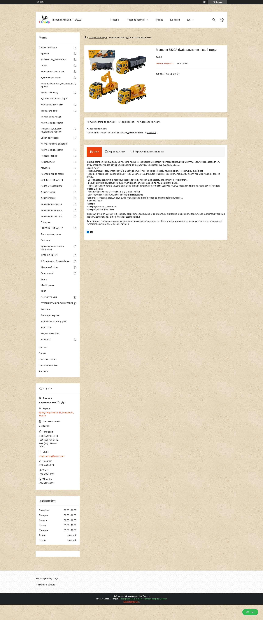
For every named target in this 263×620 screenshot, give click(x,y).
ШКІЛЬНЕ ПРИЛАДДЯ (52, 180)
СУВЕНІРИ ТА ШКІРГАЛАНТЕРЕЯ (57, 303)
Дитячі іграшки (48, 198)
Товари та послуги (135, 20)
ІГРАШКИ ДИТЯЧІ (49, 255)
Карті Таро (46, 327)
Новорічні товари (49, 156)
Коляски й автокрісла (51, 186)
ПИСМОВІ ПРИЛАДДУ (52, 228)
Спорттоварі (47, 273)
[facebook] (88, 232)
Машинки (45, 168)
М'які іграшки (47, 285)
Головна (114, 20)
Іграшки (45, 53)
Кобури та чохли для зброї (54, 144)
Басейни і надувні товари (53, 59)
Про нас (159, 20)
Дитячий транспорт (51, 77)
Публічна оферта (46, 584)
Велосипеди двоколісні (52, 71)
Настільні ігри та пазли (52, 174)
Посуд (44, 65)
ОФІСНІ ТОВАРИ (49, 297)
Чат (252, 612)
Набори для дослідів (51, 116)
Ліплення (45, 339)
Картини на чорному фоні (53, 321)
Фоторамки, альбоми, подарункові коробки (52, 130)
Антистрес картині (50, 315)
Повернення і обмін (48, 365)
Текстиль (45, 309)
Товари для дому (49, 92)
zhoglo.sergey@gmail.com (51, 456)
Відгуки (42, 353)
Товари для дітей (49, 111)
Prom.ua (146, 596)
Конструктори (48, 162)
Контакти (175, 20)
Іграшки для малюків (51, 204)
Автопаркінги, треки (51, 234)
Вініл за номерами (50, 333)
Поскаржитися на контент (131, 599)
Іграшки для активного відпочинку (52, 247)
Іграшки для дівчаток (51, 210)
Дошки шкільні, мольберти (54, 98)
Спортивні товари (50, 138)
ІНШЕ (43, 291)
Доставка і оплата (48, 359)
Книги (44, 279)
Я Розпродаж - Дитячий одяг (55, 261)
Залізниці (45, 240)
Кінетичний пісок (49, 267)
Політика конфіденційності (155, 599)
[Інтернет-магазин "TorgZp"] (44, 20)
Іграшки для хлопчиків (52, 216)
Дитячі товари (48, 192)
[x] (91, 232)
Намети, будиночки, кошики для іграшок (57, 85)
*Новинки (46, 222)
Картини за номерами (52, 123)
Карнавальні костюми (52, 104)
